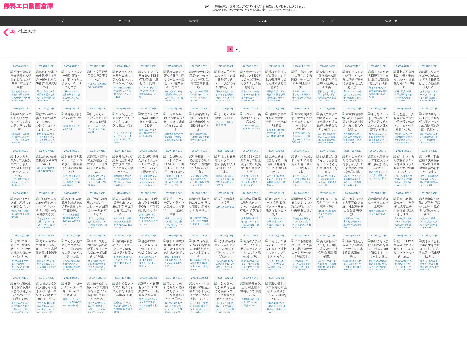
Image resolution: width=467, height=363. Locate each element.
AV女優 (193, 20)
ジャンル (261, 20)
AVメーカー (392, 20)
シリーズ (328, 20)
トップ (61, 20)
